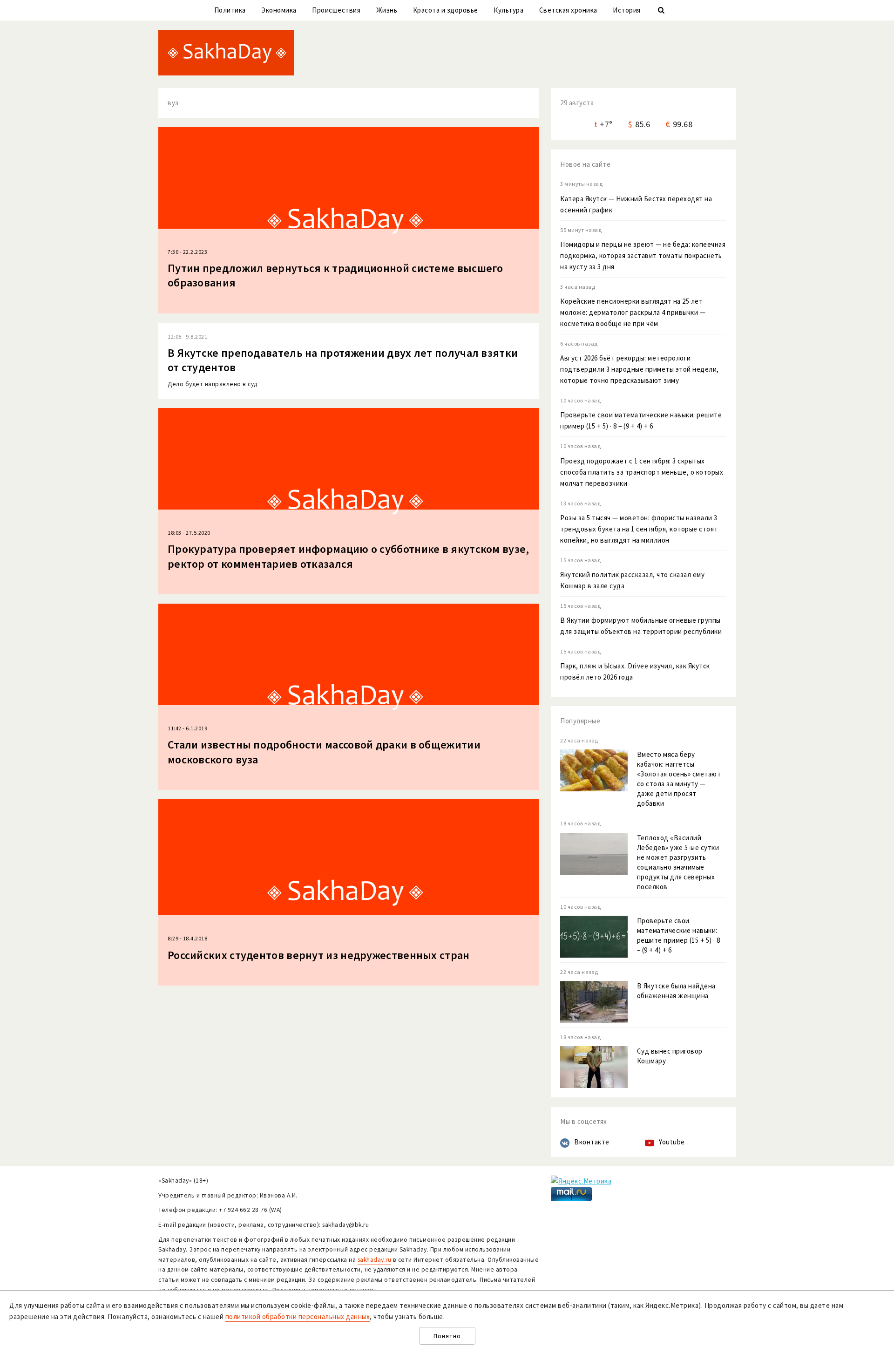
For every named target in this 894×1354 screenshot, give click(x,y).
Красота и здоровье (445, 10)
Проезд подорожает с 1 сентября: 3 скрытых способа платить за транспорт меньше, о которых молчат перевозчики (641, 472)
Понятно (447, 1336)
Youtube (672, 1141)
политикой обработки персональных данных (297, 1316)
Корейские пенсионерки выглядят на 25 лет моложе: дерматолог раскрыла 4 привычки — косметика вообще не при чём (632, 312)
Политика (230, 10)
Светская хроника (568, 10)
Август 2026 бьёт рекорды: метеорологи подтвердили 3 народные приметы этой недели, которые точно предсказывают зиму (639, 369)
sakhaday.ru (375, 1260)
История (627, 10)
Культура (508, 10)
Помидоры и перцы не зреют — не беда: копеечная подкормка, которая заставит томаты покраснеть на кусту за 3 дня (642, 255)
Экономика (279, 10)
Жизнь (387, 10)
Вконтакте (592, 1141)
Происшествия (336, 10)
